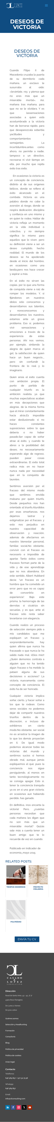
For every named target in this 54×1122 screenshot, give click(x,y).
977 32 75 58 (23, 1078)
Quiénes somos (11, 1018)
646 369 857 (10, 1078)
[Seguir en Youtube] (30, 1107)
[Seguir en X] (24, 1107)
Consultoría (10, 1037)
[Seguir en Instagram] (18, 1107)
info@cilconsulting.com (15, 1099)
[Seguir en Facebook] (13, 1107)
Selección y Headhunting (16, 1024)
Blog (7, 1043)
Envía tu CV (27, 939)
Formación (10, 1031)
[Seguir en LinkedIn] (7, 1107)
